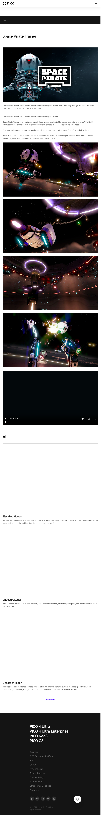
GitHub (33, 764)
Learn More (49, 699)
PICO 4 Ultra (40, 726)
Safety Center (36, 781)
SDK (32, 760)
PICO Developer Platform (41, 756)
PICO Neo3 (39, 735)
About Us (34, 790)
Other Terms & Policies (40, 785)
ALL (4, 20)
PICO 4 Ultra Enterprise (49, 731)
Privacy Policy (36, 769)
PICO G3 (36, 740)
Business (34, 752)
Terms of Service (37, 773)
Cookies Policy (37, 777)
